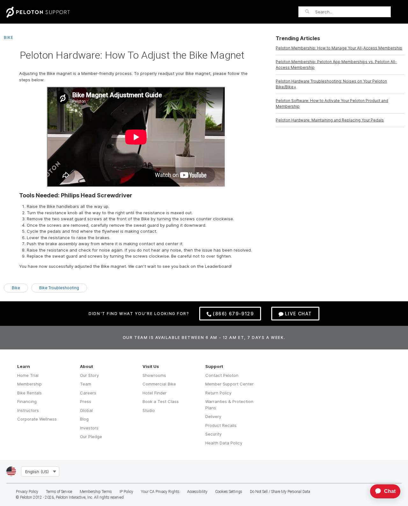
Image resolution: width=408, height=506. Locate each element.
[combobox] (352, 12)
